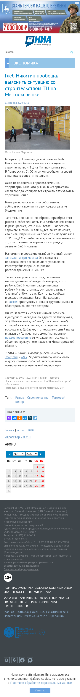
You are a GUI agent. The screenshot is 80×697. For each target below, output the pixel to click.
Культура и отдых (60, 587)
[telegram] (23, 662)
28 (30, 485)
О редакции (56, 616)
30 (42, 485)
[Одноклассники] (19, 418)
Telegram (11, 357)
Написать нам (13, 616)
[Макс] (31, 662)
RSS (42, 612)
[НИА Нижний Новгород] (38, 46)
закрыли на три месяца (21, 258)
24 (9, 485)
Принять (40, 690)
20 (25, 480)
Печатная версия (57, 612)
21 (30, 480)
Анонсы (64, 597)
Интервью (31, 602)
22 (36, 480)
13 (25, 476)
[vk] (8, 662)
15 (36, 476)
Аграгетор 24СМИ (18, 437)
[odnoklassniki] (15, 662)
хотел (13, 302)
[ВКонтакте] (14, 418)
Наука (47, 592)
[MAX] (9, 418)
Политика (10, 587)
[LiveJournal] (30, 418)
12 (20, 476)
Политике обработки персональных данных (41, 683)
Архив (20, 430)
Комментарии (48, 602)
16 (42, 476)
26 (20, 485)
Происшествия (22, 592)
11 (14, 476)
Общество (41, 587)
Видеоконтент (13, 602)
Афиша (38, 592)
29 (36, 485)
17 (9, 480)
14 (30, 476)
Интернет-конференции (41, 597)
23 (42, 480)
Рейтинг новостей (16, 606)
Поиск (34, 612)
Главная (9, 430)
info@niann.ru (19, 538)
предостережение (18, 337)
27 (25, 485)
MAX (24, 357)
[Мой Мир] (25, 418)
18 (14, 480)
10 (9, 476)
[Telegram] (35, 418)
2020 (31, 430)
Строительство (38, 397)
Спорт (8, 592)
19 (20, 480)
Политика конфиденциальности (21, 569)
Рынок (19, 397)
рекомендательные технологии (21, 565)
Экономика (25, 587)
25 (14, 485)
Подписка (22, 612)
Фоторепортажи (14, 597)
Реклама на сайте (35, 616)
